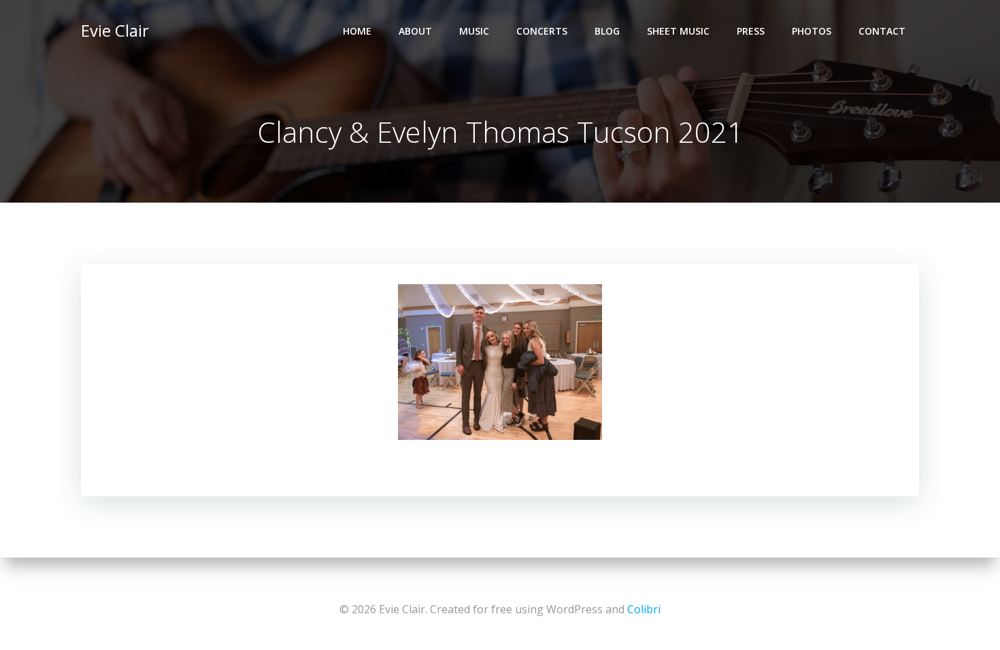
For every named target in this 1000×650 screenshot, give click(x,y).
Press (751, 30)
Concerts (541, 30)
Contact (882, 30)
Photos (811, 30)
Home (357, 30)
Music (474, 30)
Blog (607, 30)
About (415, 30)
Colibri (644, 609)
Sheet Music (678, 30)
